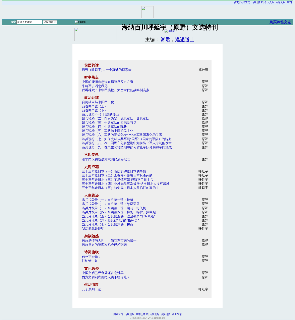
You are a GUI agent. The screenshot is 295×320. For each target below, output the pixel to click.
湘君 (165, 39)
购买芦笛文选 (280, 22)
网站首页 (118, 314)
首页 (236, 2)
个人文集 (269, 2)
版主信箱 (177, 314)
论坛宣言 (245, 2)
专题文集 (280, 2)
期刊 (289, 2)
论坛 (254, 2)
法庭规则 (154, 314)
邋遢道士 (184, 39)
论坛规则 (129, 314)
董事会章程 (142, 314)
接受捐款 (165, 314)
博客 (260, 2)
